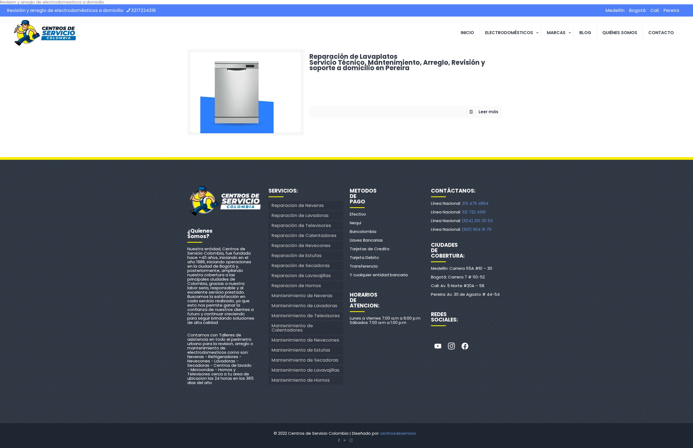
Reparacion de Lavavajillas (301, 275)
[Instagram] (451, 346)
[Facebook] (465, 346)
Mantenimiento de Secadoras (305, 360)
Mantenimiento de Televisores (306, 316)
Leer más (488, 112)
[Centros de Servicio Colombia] (44, 33)
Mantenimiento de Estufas (301, 350)
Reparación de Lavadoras (300, 215)
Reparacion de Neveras (298, 205)
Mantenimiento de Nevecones (305, 340)
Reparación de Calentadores (304, 235)
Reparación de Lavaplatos (397, 61)
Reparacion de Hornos (296, 286)
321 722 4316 (474, 212)
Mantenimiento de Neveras (302, 296)
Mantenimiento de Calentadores (292, 328)
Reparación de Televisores (301, 225)
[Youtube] (437, 346)
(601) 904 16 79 (476, 229)
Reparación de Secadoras (301, 265)
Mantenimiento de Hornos (301, 380)
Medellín (615, 10)
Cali (654, 10)
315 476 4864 (475, 203)
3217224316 (143, 10)
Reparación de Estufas (297, 255)
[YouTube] (345, 440)
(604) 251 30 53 (477, 220)
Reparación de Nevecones (301, 245)
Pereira (671, 10)
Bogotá (637, 10)
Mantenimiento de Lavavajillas (305, 370)
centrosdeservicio (398, 433)
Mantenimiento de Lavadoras (304, 306)
